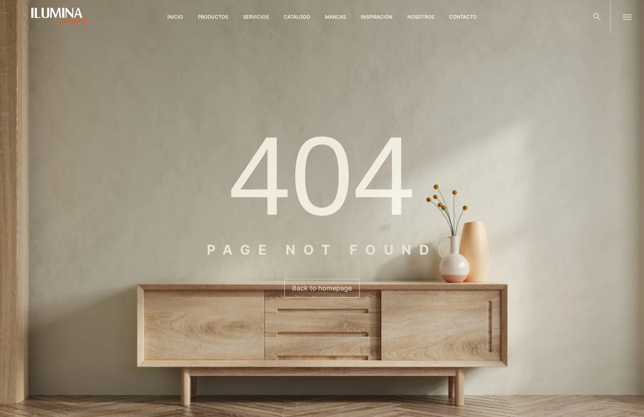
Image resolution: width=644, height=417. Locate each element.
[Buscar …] (597, 16)
